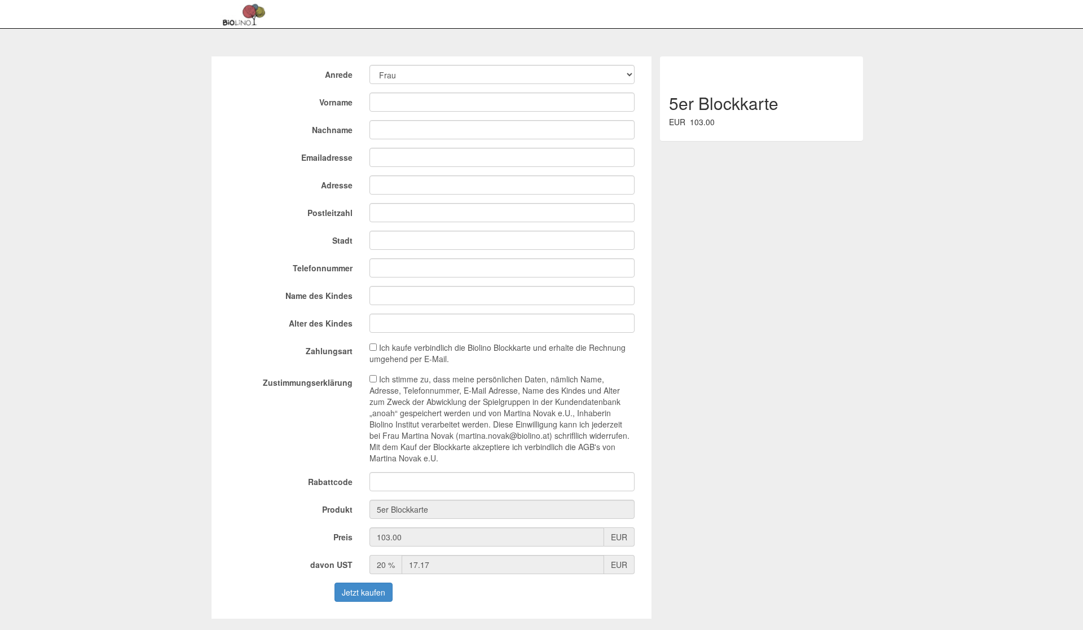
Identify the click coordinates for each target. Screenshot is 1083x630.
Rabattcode (330, 481)
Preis (343, 537)
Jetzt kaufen (363, 592)
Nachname (332, 129)
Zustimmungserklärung (308, 382)
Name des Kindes (319, 295)
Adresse (337, 185)
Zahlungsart (329, 350)
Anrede (339, 74)
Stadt (342, 240)
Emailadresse (327, 157)
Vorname (336, 102)
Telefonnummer (323, 268)
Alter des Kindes (321, 323)
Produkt (337, 509)
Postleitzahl (330, 212)
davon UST (331, 564)
